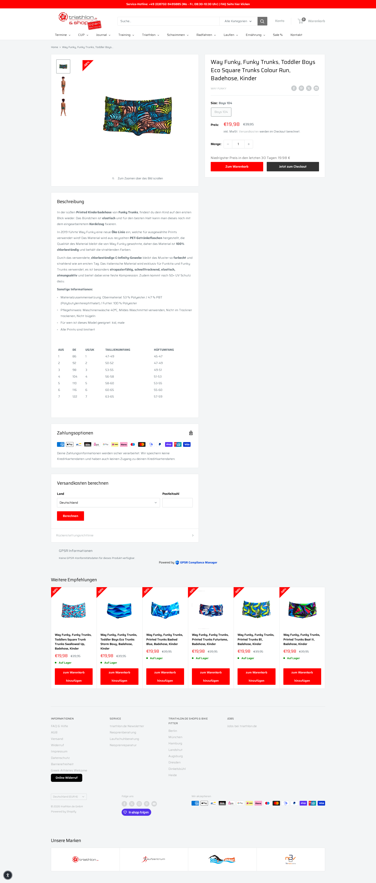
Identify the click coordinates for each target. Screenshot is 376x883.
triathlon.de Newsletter (127, 726)
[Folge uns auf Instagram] (139, 803)
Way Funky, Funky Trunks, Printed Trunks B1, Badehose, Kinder (256, 639)
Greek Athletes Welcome (69, 770)
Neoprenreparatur (123, 745)
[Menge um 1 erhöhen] (249, 144)
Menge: (216, 144)
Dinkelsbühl (177, 768)
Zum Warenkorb (236, 166)
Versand (57, 738)
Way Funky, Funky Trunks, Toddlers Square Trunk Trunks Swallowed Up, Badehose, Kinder (73, 642)
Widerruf (57, 745)
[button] (8, 875)
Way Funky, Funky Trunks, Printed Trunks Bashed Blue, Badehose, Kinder (164, 639)
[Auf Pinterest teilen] (301, 88)
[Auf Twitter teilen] (309, 88)
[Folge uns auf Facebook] (124, 803)
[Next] (325, 637)
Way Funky (218, 88)
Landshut (175, 749)
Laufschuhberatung (124, 738)
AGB (54, 732)
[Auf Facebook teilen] (294, 88)
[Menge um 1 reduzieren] (228, 144)
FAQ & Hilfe (59, 726)
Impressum (59, 751)
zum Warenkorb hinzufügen (74, 676)
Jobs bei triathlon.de (242, 726)
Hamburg (175, 743)
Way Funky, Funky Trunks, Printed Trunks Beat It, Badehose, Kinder (301, 639)
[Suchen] (262, 21)
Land (60, 493)
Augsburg (175, 756)
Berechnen (70, 515)
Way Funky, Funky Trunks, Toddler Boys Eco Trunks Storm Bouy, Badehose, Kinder (118, 642)
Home (54, 47)
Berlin (172, 730)
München (175, 737)
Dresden (174, 762)
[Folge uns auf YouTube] (154, 803)
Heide (172, 775)
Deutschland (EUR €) (65, 797)
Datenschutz (60, 757)
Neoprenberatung (123, 732)
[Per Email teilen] (316, 88)
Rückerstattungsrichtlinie (74, 535)
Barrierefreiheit (62, 764)
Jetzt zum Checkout (292, 166)
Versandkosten (249, 131)
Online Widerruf (67, 777)
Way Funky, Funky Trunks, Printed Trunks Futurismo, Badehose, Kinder (210, 639)
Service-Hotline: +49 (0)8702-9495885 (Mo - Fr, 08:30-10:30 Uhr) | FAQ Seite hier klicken (188, 4)
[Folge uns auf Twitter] (132, 803)
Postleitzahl (170, 493)
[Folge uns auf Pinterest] (146, 803)
